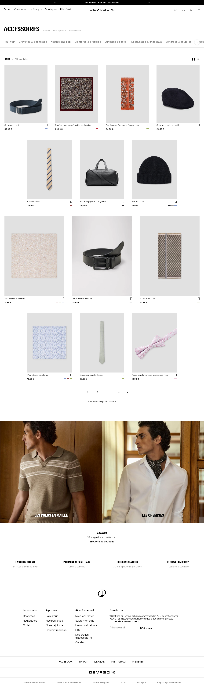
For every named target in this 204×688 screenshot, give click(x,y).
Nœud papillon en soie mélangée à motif (150, 375)
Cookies (80, 642)
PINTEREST (138, 662)
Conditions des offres (34, 683)
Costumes (20, 9)
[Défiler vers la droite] (197, 42)
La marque (52, 616)
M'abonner (146, 628)
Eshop (7, 9)
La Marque (36, 9)
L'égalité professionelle (169, 683)
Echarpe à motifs (147, 298)
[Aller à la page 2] (127, 393)
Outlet (26, 625)
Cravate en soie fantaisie (91, 375)
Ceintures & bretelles (87, 42)
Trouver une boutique (102, 542)
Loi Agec (141, 683)
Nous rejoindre (54, 625)
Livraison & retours (86, 625)
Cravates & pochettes (33, 42)
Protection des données (69, 683)
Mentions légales (101, 683)
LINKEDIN (99, 662)
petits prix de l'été (102, 3)
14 (118, 392)
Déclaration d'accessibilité (83, 636)
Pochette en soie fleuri (14, 298)
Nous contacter (84, 616)
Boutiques (51, 9)
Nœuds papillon (61, 42)
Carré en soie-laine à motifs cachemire (73, 125)
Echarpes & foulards (179, 42)
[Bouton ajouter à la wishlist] (46, 125)
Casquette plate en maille (168, 125)
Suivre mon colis (84, 621)
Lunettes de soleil (116, 42)
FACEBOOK (65, 662)
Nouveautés (30, 621)
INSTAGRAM (118, 662)
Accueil (46, 31)
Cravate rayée (33, 202)
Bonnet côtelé (138, 202)
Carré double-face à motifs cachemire (123, 125)
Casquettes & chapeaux (146, 42)
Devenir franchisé (56, 630)
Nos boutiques (54, 621)
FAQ (77, 630)
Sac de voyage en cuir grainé (93, 202)
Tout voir (9, 42)
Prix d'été (65, 9)
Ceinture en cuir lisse (82, 298)
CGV (123, 683)
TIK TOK (83, 662)
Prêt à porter (59, 31)
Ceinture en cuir (11, 125)
